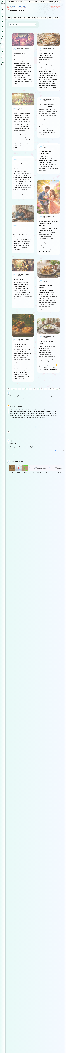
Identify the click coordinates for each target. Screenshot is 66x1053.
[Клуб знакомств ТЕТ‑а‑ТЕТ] (8, 432)
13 (59, 450)
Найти (56, 17)
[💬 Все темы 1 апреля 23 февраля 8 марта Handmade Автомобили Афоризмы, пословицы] (23, 24)
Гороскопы (35, 1)
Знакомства (11, 1)
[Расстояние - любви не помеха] (23, 92)
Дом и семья (31, 17)
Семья (57, 1)
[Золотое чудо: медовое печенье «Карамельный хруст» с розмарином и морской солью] (48, 95)
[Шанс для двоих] (23, 313)
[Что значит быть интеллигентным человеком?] (23, 204)
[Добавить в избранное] (63, 450)
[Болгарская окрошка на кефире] (48, 377)
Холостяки (27, 1)
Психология (50, 1)
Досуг (49, 17)
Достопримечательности (19, 17)
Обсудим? (42, 1)
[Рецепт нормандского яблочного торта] (23, 386)
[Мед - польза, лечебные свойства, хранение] (48, 142)
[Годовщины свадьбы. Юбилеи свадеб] (48, 179)
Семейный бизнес (41, 17)
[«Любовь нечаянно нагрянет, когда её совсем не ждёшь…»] (48, 259)
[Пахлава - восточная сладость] (48, 317)
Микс (9, 17)
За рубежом (19, 1)
